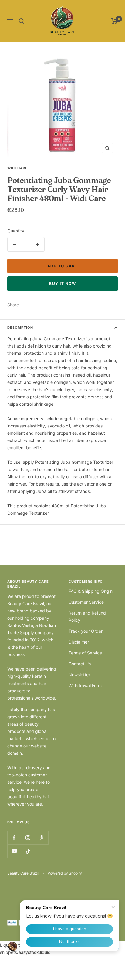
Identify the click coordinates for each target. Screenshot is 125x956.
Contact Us (80, 663)
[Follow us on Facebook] (14, 837)
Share (13, 304)
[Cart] (114, 21)
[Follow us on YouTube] (14, 851)
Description (20, 327)
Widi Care (17, 168)
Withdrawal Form (85, 685)
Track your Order (86, 631)
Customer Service (86, 602)
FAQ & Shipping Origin (91, 591)
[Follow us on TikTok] (28, 851)
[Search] (21, 21)
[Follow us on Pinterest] (41, 837)
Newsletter (79, 674)
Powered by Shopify (65, 873)
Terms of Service (85, 652)
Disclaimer (79, 641)
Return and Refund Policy (87, 616)
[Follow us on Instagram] (28, 837)
